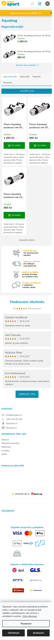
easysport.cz (11, 427)
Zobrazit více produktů (26, 65)
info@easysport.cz (14, 415)
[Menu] (47, 4)
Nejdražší (37, 76)
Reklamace (6, 446)
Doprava (5, 439)
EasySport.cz (11, 423)
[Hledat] (32, 4)
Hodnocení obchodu (27, 301)
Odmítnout (13, 633)
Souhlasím (38, 633)
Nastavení (26, 623)
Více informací (29, 616)
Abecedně (7, 82)
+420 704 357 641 (14, 419)
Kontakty (5, 450)
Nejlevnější (25, 76)
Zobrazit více (27, 394)
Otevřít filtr (27, 91)
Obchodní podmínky (10, 443)
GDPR (4, 454)
